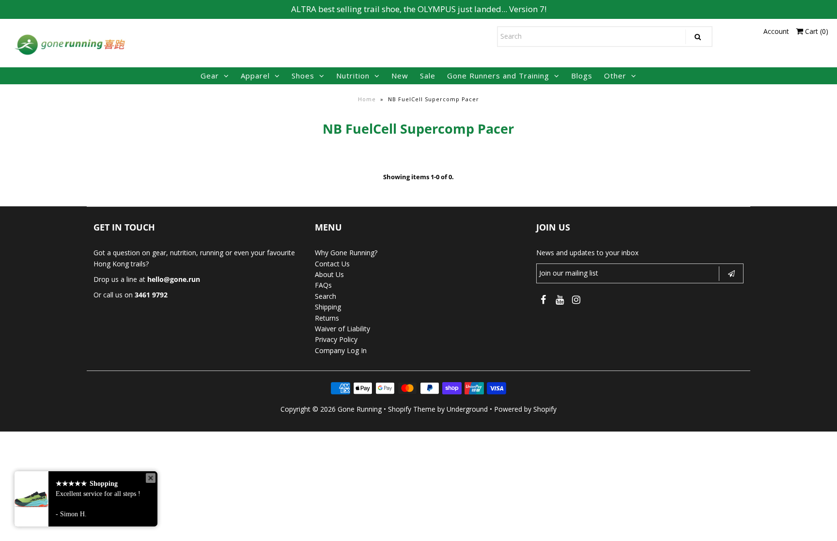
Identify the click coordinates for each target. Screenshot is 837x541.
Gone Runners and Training (498, 75)
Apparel (255, 75)
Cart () (815, 31)
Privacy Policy (336, 339)
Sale (427, 75)
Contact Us (332, 263)
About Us (329, 274)
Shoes (303, 75)
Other (615, 75)
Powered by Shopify (525, 409)
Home (367, 99)
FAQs (323, 285)
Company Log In (341, 350)
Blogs (581, 75)
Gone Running (360, 409)
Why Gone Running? (346, 252)
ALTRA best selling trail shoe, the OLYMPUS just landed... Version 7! (418, 9)
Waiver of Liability (342, 328)
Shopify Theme (411, 409)
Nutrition (353, 75)
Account (776, 31)
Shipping (328, 306)
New (399, 75)
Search (325, 296)
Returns (327, 318)
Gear (210, 75)
